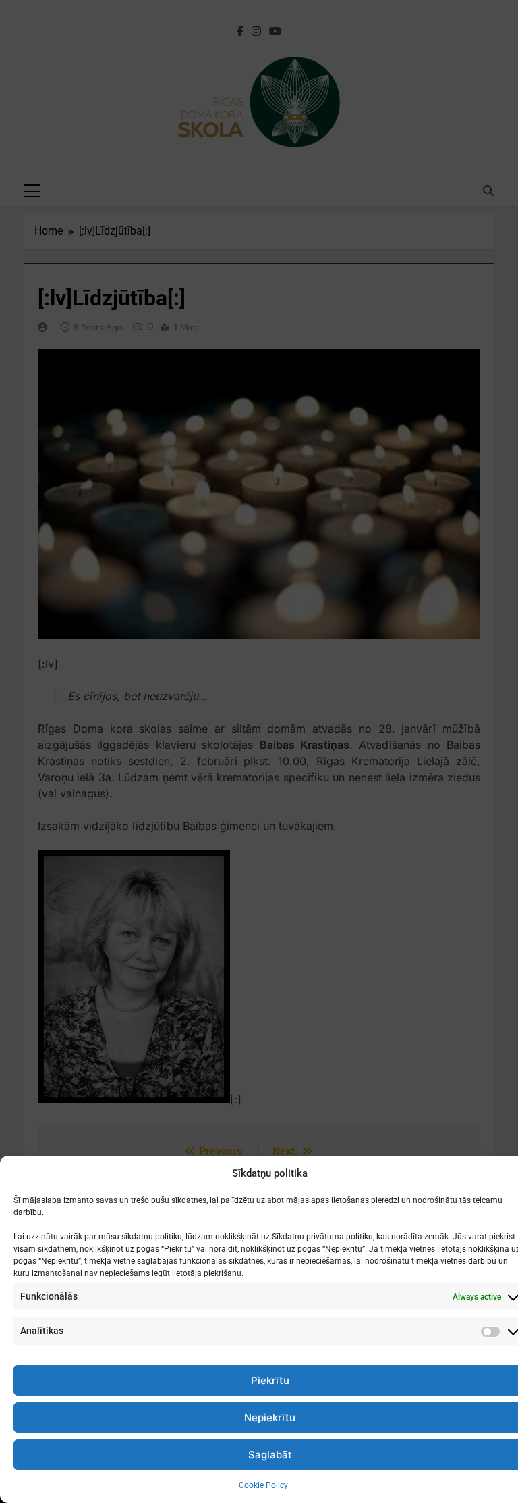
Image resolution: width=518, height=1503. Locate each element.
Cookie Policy (263, 1485)
